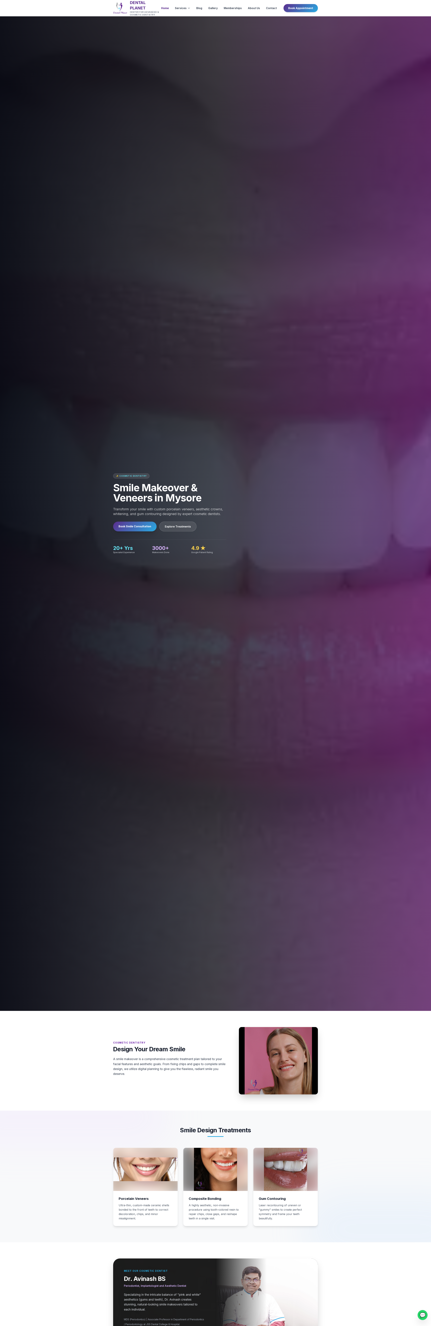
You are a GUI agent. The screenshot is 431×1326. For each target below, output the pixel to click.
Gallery (213, 8)
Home (165, 8)
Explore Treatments (178, 526)
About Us (254, 8)
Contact (271, 8)
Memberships (233, 8)
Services (181, 8)
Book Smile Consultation (135, 526)
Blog (199, 8)
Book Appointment (300, 8)
